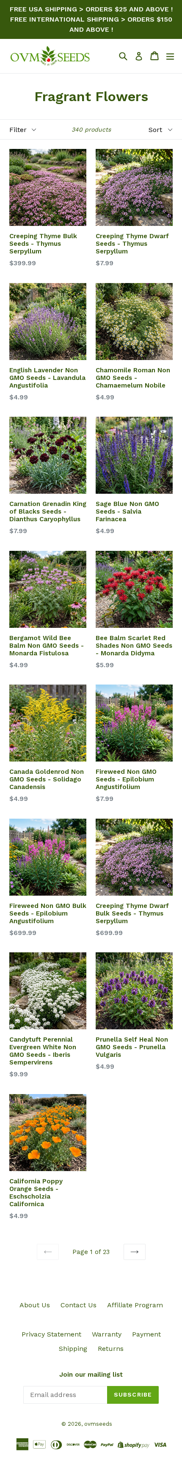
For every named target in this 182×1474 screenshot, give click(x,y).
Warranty (106, 1334)
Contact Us (79, 1305)
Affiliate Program (135, 1305)
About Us (34, 1305)
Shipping (73, 1349)
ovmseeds (98, 1424)
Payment (146, 1334)
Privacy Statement (51, 1334)
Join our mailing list (91, 1374)
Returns (111, 1349)
